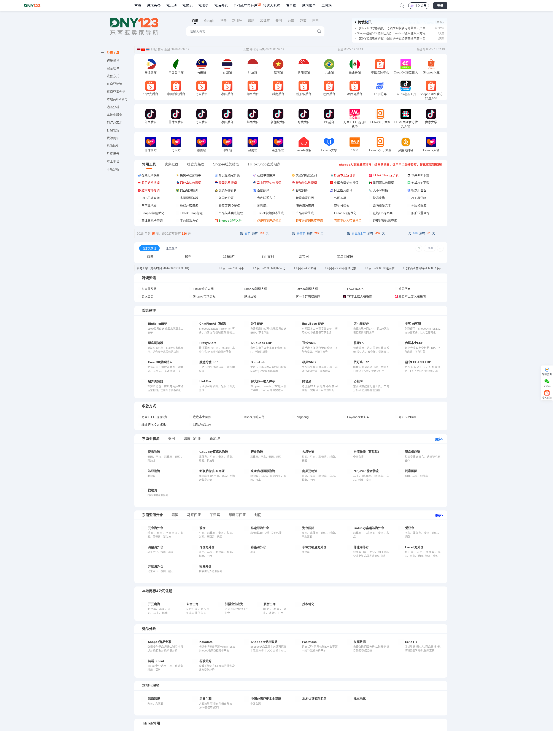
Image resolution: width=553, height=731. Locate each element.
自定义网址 (149, 248)
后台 (154, 150)
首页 (137, 5)
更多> (439, 439)
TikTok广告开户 (245, 5)
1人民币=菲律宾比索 (340, 268)
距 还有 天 (254, 233)
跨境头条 (154, 5)
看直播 (291, 5)
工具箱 (326, 5)
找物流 (187, 5)
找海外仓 (221, 5)
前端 (146, 73)
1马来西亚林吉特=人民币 (423, 268)
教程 (154, 73)
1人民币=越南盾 (379, 268)
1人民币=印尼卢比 (269, 268)
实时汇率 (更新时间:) (163, 268)
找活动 (171, 5)
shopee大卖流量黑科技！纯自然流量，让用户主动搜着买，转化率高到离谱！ (391, 164)
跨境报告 (309, 5)
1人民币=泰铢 (305, 268)
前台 (172, 73)
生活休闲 (171, 248)
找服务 (203, 5)
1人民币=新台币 (231, 268)
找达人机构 (271, 5)
